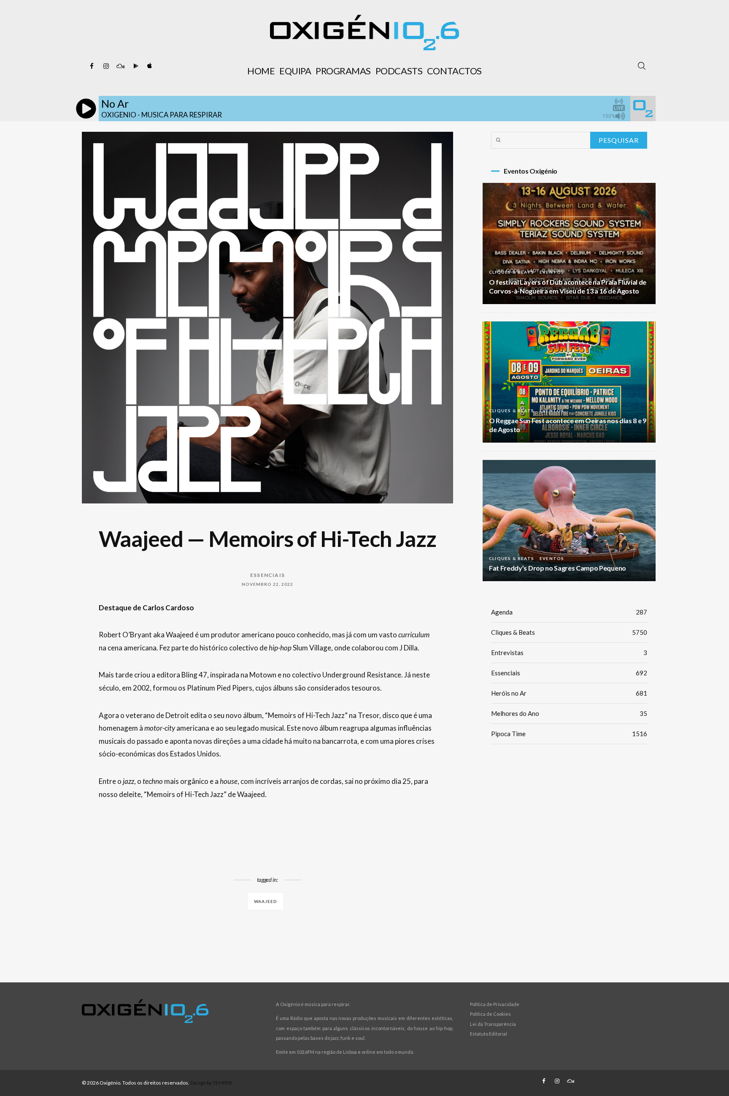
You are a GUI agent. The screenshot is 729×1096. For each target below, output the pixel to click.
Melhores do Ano (569, 713)
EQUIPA (295, 70)
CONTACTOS (454, 70)
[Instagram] (105, 66)
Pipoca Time (569, 733)
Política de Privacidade (494, 1004)
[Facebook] (91, 66)
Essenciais (267, 575)
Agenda (569, 612)
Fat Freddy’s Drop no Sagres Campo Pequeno (557, 568)
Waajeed (265, 901)
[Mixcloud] (120, 66)
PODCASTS (398, 70)
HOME (261, 70)
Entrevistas (569, 652)
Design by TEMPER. (211, 1083)
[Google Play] (134, 66)
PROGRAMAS (343, 70)
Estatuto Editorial (488, 1033)
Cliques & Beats (511, 272)
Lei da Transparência (493, 1024)
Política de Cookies (490, 1014)
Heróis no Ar (569, 693)
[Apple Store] (148, 66)
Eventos (552, 272)
